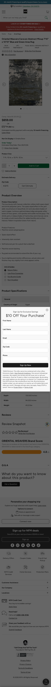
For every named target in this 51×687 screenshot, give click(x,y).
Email (5, 338)
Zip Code (6, 347)
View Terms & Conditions (22, 373)
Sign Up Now (25, 365)
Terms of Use (28, 387)
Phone (5, 355)
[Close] (47, 310)
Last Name (7, 329)
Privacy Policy (18, 387)
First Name (7, 321)
